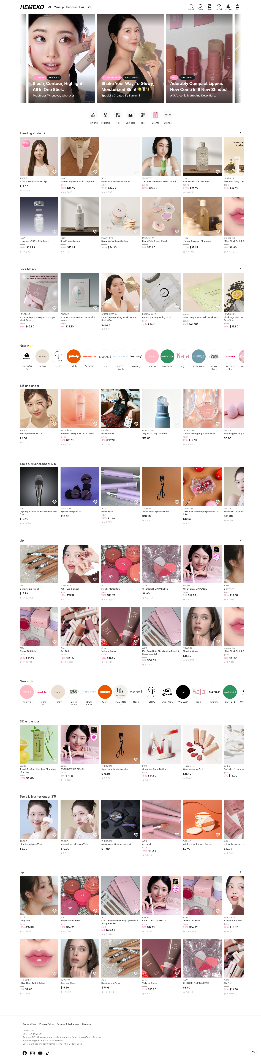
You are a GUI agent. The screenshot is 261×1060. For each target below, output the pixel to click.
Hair (81, 7)
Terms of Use (30, 1024)
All (49, 7)
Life (89, 7)
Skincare (71, 7)
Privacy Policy (46, 1024)
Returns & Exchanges (68, 1024)
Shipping (86, 1024)
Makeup (59, 7)
